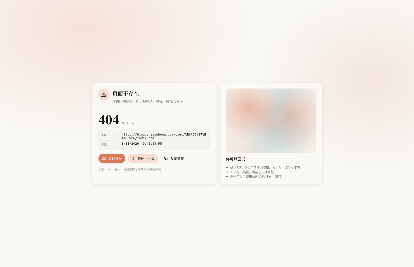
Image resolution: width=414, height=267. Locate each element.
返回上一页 (146, 158)
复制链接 (177, 158)
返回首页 (115, 158)
